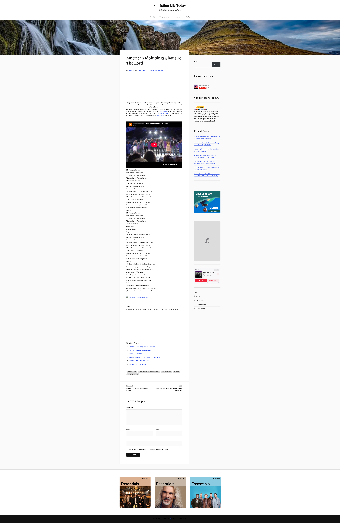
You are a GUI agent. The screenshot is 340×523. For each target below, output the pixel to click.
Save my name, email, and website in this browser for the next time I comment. (149, 449)
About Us (153, 17)
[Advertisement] (154, 88)
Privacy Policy (186, 17)
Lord (143, 103)
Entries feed (199, 300)
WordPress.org (200, 308)
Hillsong (176, 371)
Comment (130, 408)
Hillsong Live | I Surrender (138, 364)
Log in (198, 296)
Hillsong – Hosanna (135, 354)
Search (196, 61)
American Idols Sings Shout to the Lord (142, 347)
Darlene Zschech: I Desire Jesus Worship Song (144, 357)
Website (129, 439)
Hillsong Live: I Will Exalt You (139, 360)
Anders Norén (182, 519)
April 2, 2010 (142, 70)
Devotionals (174, 17)
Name (128, 429)
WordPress (165, 519)
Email (158, 429)
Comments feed (201, 304)
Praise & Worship (157, 70)
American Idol (132, 371)
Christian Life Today (170, 5)
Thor (130, 70)
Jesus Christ (160, 115)
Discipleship (163, 17)
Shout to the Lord (162, 113)
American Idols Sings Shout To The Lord (154, 60)
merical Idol (164, 111)
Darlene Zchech (166, 371)
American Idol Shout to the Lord (149, 371)
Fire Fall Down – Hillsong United (140, 350)
